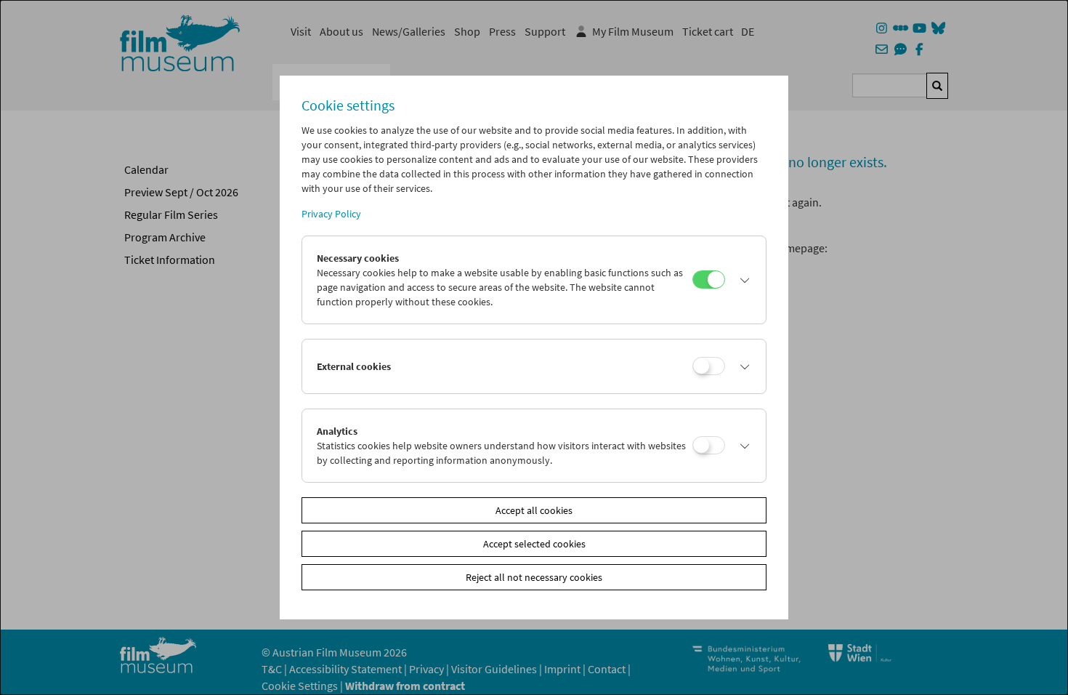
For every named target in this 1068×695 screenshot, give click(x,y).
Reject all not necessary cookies (534, 577)
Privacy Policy (331, 213)
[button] (741, 280)
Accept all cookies (534, 510)
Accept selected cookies (534, 543)
